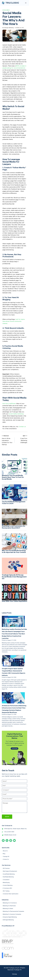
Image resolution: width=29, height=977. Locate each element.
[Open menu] (25, 3)
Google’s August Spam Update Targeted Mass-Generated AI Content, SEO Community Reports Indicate (13, 672)
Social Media (6, 10)
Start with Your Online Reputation (14, 601)
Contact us (22, 426)
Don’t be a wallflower (9, 403)
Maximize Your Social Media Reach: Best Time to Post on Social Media (13, 477)
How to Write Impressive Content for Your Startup (7, 440)
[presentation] (14, 466)
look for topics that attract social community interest (13, 321)
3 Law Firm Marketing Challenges (23, 439)
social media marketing (16, 414)
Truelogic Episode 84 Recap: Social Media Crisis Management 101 (14, 576)
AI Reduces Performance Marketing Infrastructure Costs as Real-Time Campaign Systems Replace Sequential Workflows (14, 709)
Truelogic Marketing (9, 27)
